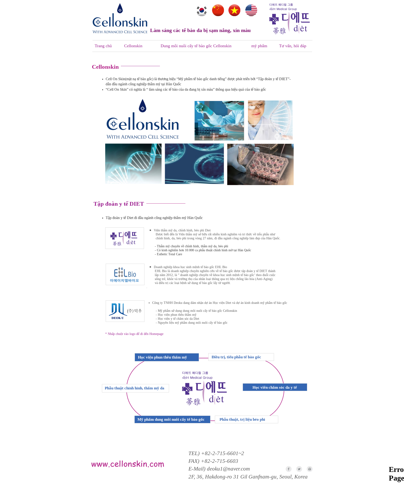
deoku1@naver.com (228, 469)
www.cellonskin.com (127, 463)
